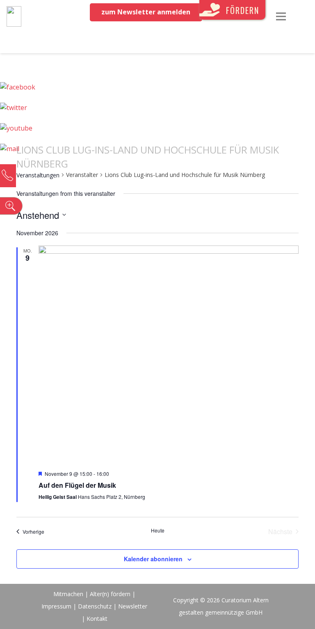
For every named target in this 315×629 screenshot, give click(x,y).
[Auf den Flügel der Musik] (169, 355)
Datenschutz (95, 606)
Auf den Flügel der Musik (77, 485)
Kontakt (97, 618)
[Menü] (281, 16)
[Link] (14, 16)
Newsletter (132, 606)
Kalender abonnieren (153, 559)
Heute (157, 530)
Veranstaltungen (37, 175)
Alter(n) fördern (110, 594)
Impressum (56, 606)
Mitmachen (68, 594)
